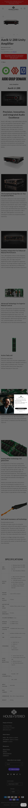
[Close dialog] (27, 395)
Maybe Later (21, 411)
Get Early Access (21, 408)
